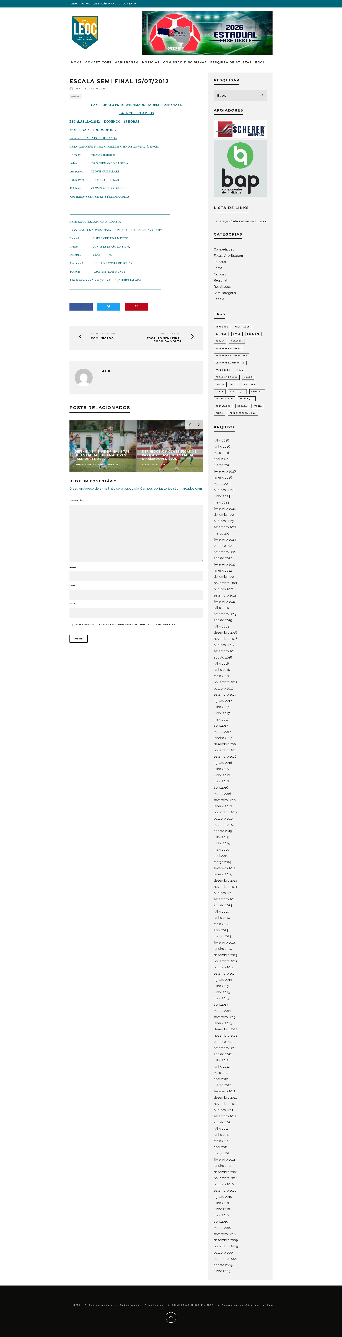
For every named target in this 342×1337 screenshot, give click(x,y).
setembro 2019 (225, 614)
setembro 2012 (225, 1048)
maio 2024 (221, 502)
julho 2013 (221, 986)
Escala (220, 341)
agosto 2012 (223, 1054)
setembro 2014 (225, 899)
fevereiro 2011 (224, 1159)
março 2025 (222, 484)
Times (219, 413)
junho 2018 (222, 670)
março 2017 (222, 732)
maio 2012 (221, 1073)
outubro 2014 (224, 893)
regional (257, 392)
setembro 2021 (225, 595)
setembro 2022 (225, 552)
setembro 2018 (225, 651)
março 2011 (222, 1153)
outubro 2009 (224, 1252)
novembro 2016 (225, 750)
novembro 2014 (225, 887)
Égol (260, 62)
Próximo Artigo (170, 334)
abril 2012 (221, 1079)
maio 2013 (221, 998)
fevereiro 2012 (224, 1091)
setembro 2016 (225, 756)
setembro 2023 (225, 527)
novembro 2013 (225, 961)
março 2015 (222, 862)
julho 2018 (221, 663)
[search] (261, 95)
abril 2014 (221, 930)
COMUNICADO (102, 338)
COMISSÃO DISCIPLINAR (185, 62)
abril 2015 (221, 856)
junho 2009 (222, 1271)
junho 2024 (222, 496)
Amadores (222, 327)
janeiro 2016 (223, 806)
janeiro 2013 (223, 1023)
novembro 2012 (225, 1035)
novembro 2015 (225, 812)
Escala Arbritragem (228, 255)
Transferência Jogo (243, 413)
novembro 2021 (225, 583)
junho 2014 (222, 918)
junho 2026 (222, 446)
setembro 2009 (225, 1259)
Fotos (85, 3)
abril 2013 (221, 1004)
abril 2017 (221, 725)
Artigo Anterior (103, 334)
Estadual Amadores (228, 348)
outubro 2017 (224, 688)
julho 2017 (221, 707)
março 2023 (222, 533)
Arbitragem (127, 62)
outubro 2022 (224, 546)
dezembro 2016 (225, 744)
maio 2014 (221, 924)
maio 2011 (221, 1141)
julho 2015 (221, 837)
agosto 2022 (223, 558)
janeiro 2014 (223, 949)
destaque (253, 334)
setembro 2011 (225, 1116)
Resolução (247, 399)
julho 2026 (221, 440)
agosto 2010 (223, 1197)
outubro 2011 (223, 1110)
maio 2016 (221, 781)
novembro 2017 (225, 682)
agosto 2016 (223, 763)
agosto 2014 (223, 905)
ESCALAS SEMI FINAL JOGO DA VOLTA (164, 340)
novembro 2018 (225, 639)
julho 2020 (221, 608)
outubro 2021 (223, 589)
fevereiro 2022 (224, 564)
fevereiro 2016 (225, 800)
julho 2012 (221, 1060)
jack (77, 89)
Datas (237, 334)
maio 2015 (221, 849)
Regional (220, 280)
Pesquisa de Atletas (231, 62)
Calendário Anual (106, 3)
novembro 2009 (226, 1246)
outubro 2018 (224, 645)
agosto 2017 (223, 701)
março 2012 (222, 1085)
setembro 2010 (225, 1190)
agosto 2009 (223, 1265)
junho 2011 (221, 1135)
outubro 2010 (224, 1184)
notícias (249, 384)
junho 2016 (222, 775)
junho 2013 (222, 992)
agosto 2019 (223, 620)
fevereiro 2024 (225, 508)
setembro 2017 (225, 694)
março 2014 (222, 936)
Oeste (220, 392)
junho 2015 (222, 843)
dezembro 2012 (225, 1029)
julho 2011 (221, 1128)
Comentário (78, 500)
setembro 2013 (225, 973)
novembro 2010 (225, 1178)
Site (72, 604)
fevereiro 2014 (225, 942)
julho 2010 (221, 1203)
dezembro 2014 (225, 880)
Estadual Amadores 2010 (231, 356)
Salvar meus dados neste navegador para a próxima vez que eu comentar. (125, 624)
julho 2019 (221, 626)
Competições (98, 62)
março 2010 (222, 1228)
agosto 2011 (223, 1122)
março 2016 (222, 794)
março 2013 (222, 1011)
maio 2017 (221, 719)
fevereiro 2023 (225, 539)
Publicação (237, 392)
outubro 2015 (224, 818)
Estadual (220, 262)
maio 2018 (221, 676)
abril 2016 (221, 787)
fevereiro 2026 (225, 471)
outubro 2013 (224, 967)
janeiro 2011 (222, 1166)
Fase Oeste (223, 370)
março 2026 (222, 465)
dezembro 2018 (225, 632)
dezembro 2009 (226, 1240)
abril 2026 (221, 459)
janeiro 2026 (223, 477)
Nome (73, 567)
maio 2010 (221, 1215)
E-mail (74, 585)
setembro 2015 (225, 825)
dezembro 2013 (225, 955)
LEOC (74, 3)
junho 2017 (222, 713)
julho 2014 (221, 911)
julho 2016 (221, 769)
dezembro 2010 (225, 1172)
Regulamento (224, 399)
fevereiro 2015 (224, 868)
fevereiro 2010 (225, 1234)
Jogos (248, 377)
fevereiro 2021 (224, 601)
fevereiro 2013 (224, 1017)
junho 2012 (222, 1066)
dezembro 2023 (225, 515)
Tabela (219, 299)
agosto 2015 (223, 831)
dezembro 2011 (225, 1097)
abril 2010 (221, 1221)
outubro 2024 (224, 490)
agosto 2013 (223, 980)
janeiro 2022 (223, 570)
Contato (129, 3)
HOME (76, 62)
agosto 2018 (223, 657)
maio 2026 (221, 453)
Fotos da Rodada (227, 377)
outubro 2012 (223, 1042)
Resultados (222, 286)
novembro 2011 (225, 1104)
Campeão (221, 334)
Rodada (242, 406)
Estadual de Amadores (230, 363)
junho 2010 (222, 1209)
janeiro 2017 (223, 738)
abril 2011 (221, 1147)
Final (240, 370)
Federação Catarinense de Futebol (240, 221)
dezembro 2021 (225, 577)
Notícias (151, 62)
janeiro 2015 (223, 874)
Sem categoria (225, 293)
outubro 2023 (224, 521)
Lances (220, 384)
